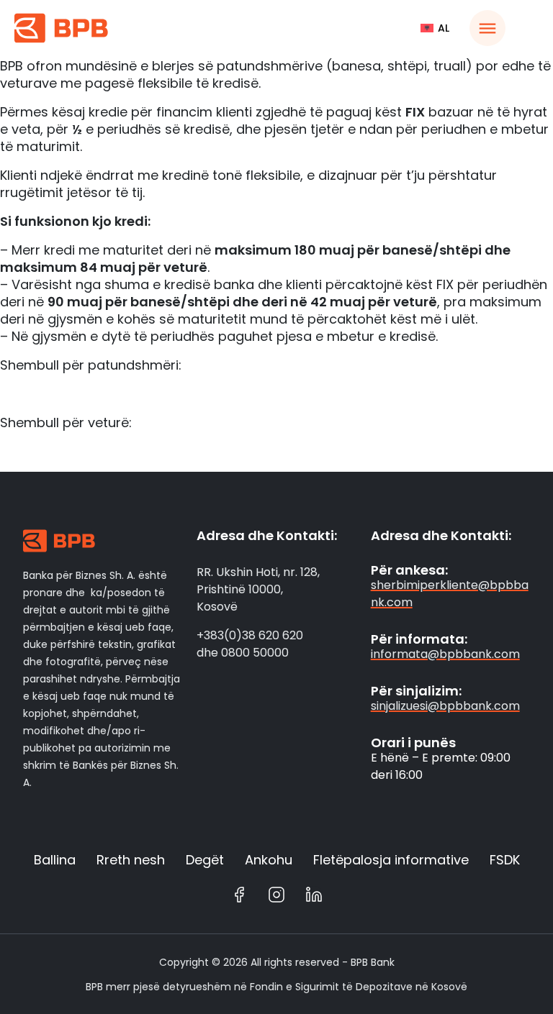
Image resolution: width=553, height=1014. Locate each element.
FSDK (505, 860)
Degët (205, 860)
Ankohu (268, 860)
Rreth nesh (130, 860)
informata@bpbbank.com (445, 654)
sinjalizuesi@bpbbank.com (445, 706)
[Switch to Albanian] (435, 28)
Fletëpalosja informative (391, 860)
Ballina (55, 860)
